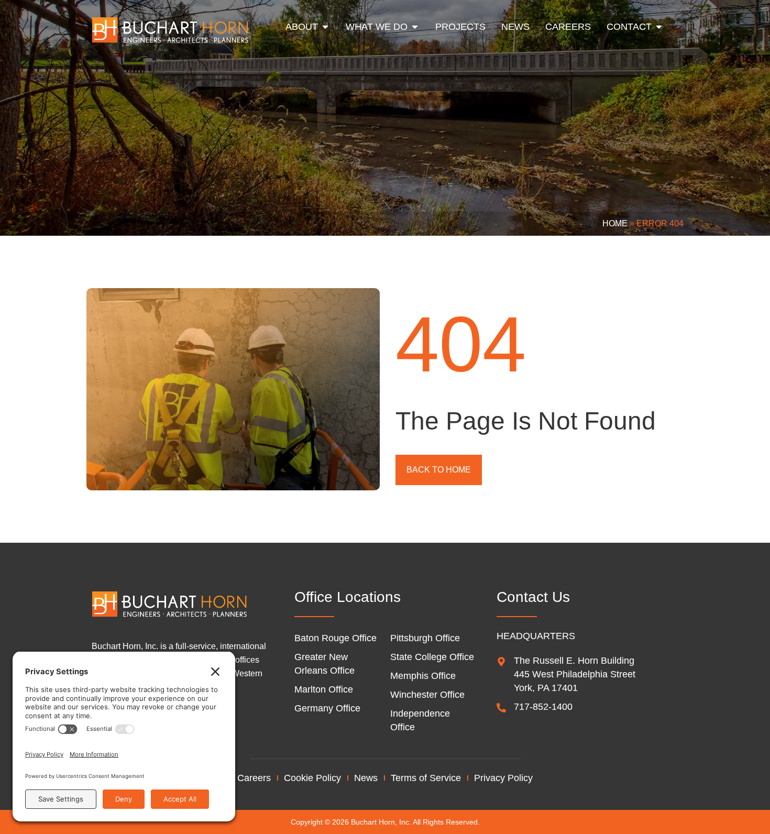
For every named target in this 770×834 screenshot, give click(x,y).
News (366, 778)
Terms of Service (426, 778)
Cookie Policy (312, 778)
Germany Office (327, 708)
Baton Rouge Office (335, 638)
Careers (254, 778)
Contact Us (533, 597)
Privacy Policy (503, 778)
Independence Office (420, 720)
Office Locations (347, 597)
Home (615, 223)
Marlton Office (323, 689)
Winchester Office (427, 694)
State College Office (432, 657)
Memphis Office (423, 676)
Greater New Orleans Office (324, 664)
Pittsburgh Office (425, 638)
